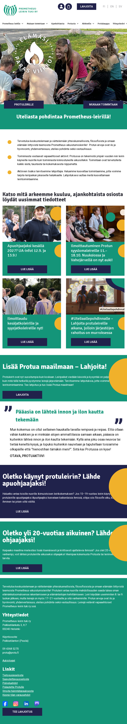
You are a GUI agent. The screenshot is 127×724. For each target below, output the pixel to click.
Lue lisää (27, 269)
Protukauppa (103, 23)
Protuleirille (24, 104)
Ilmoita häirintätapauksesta (18, 691)
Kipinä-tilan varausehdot (16, 695)
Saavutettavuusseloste (15, 679)
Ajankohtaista (57, 23)
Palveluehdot (10, 683)
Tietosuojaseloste (12, 675)
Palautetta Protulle (13, 687)
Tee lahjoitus (22, 711)
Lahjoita (22, 394)
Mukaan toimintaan (103, 104)
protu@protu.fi (10, 652)
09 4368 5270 (10, 648)
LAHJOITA (86, 6)
